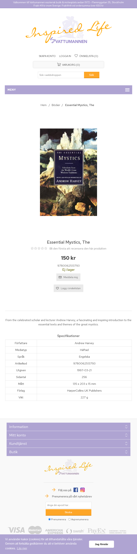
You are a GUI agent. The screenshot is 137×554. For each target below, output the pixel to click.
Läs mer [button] (22, 548)
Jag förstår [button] (101, 544)
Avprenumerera (79, 519)
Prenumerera (58, 519)
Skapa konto (47, 56)
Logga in (65, 56)
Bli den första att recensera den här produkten (77, 248)
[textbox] (61, 75)
